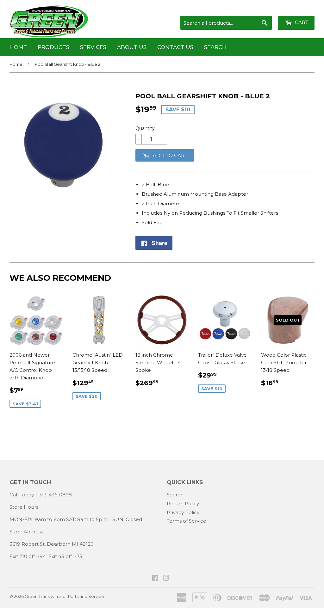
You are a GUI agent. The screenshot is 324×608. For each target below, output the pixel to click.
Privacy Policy (183, 512)
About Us (131, 47)
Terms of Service (186, 521)
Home (18, 47)
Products (53, 47)
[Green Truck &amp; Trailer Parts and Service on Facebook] (155, 579)
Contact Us (175, 47)
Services (93, 47)
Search (215, 47)
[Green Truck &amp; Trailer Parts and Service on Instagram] (166, 579)
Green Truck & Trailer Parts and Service (64, 596)
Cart (301, 22)
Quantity (145, 128)
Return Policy (183, 504)
